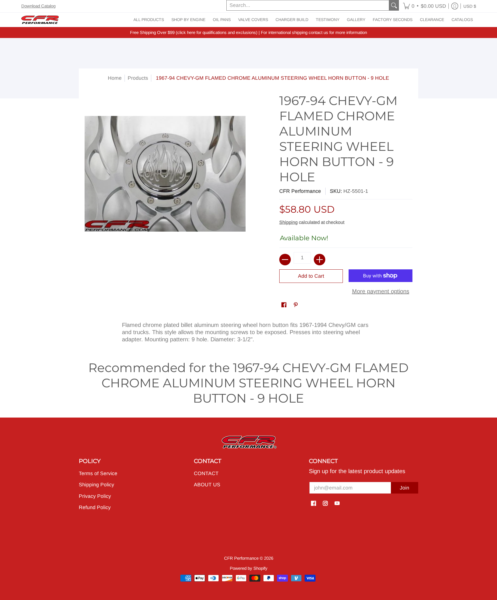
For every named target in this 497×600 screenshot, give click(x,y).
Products (138, 78)
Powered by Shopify (248, 568)
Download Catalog (38, 5)
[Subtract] (285, 259)
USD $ (469, 6)
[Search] (394, 5)
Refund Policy (95, 507)
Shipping (288, 222)
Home (115, 78)
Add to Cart (311, 276)
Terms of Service (98, 473)
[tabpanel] (248, 331)
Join (404, 488)
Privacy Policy (95, 496)
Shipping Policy (96, 484)
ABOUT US (207, 484)
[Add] (319, 259)
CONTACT (206, 473)
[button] (424, 6)
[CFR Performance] (40, 20)
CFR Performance (300, 191)
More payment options (380, 291)
